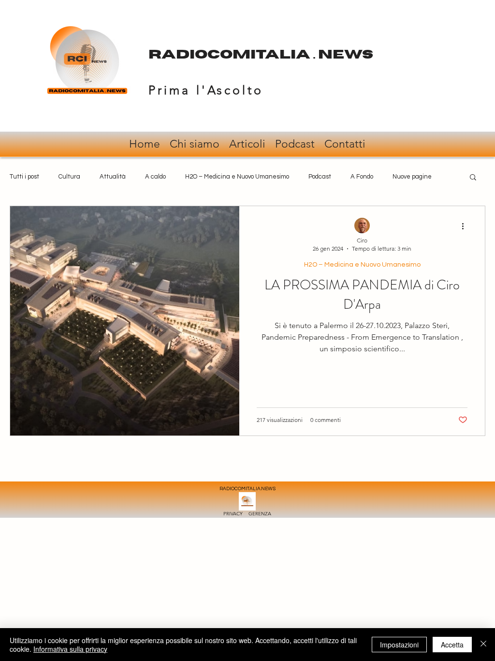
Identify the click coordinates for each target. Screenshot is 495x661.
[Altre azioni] (466, 226)
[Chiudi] (483, 644)
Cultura (69, 176)
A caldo (155, 176)
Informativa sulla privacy (70, 649)
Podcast (319, 176)
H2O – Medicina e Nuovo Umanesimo (237, 176)
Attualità (113, 176)
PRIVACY (235, 514)
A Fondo (361, 176)
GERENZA (259, 514)
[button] (473, 178)
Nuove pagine (412, 176)
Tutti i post (24, 176)
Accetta (452, 644)
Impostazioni (399, 644)
